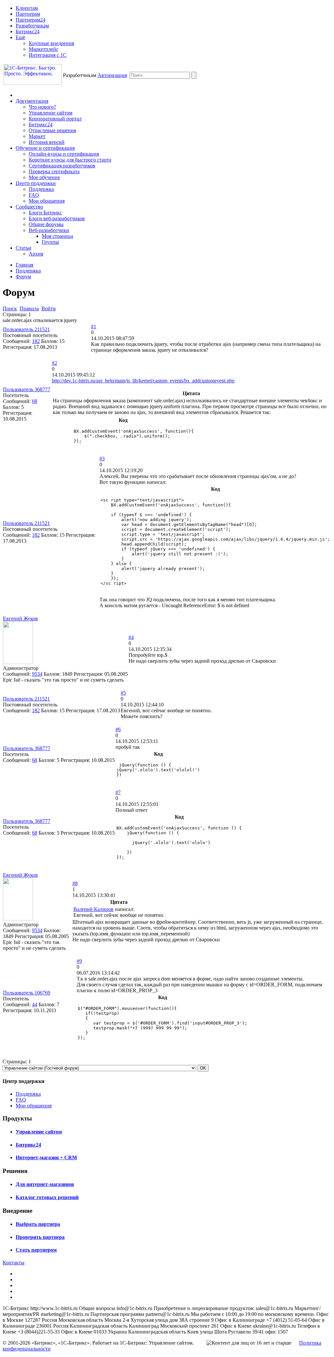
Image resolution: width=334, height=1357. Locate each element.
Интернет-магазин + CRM (46, 1157)
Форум (23, 276)
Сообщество (29, 206)
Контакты (13, 1262)
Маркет (37, 136)
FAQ (34, 195)
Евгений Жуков (20, 618)
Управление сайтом (50, 113)
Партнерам (28, 14)
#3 (102, 458)
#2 (54, 363)
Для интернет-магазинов (45, 1184)
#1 (93, 326)
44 (34, 1004)
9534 (37, 674)
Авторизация (112, 75)
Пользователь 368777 (26, 389)
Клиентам (27, 8)
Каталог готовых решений (47, 1197)
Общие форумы (46, 224)
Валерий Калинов (93, 909)
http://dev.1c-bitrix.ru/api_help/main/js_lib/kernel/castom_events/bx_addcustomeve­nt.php (143, 380)
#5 (123, 693)
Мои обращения (47, 201)
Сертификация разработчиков (62, 165)
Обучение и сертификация (45, 148)
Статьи (23, 248)
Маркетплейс (43, 49)
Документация (32, 101)
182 (36, 341)
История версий (47, 142)
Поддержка (41, 189)
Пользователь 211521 (26, 329)
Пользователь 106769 (26, 992)
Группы (50, 242)
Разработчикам (32, 25)
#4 (131, 637)
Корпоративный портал (55, 118)
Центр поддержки (36, 183)
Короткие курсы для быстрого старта (70, 159)
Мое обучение (44, 177)
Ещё (20, 37)
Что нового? (42, 107)
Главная (24, 265)
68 (34, 401)
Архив (36, 253)
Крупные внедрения (51, 43)
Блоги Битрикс (45, 212)
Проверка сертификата (54, 171)
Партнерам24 (30, 20)
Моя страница (57, 236)
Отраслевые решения (52, 130)
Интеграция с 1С (48, 55)
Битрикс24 (27, 31)
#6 (118, 729)
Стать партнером (36, 1250)
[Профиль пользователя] (18, 662)
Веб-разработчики (49, 230)
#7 (118, 792)
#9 (79, 961)
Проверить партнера (40, 1237)
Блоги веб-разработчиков (57, 218)
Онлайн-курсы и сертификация (64, 154)
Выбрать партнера (38, 1224)
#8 (75, 883)
